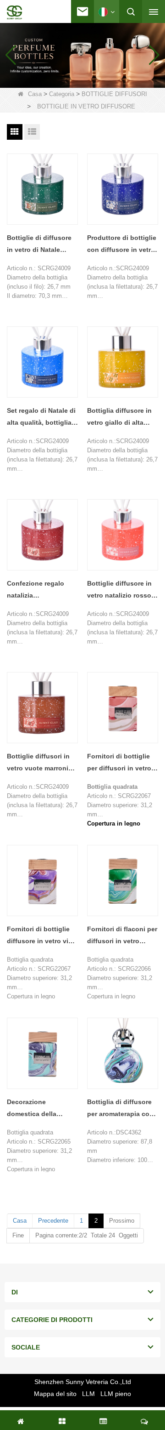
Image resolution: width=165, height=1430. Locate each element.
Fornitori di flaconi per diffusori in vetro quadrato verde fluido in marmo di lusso (122, 936)
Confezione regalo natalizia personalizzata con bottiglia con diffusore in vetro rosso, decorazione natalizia (42, 590)
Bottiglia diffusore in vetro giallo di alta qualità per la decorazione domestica (119, 417)
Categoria (61, 94)
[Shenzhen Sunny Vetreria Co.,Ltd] (14, 12)
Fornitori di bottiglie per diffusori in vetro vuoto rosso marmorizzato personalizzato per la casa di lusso (119, 763)
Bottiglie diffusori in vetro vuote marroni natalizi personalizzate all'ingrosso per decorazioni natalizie (42, 763)
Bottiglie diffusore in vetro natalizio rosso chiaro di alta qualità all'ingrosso (119, 590)
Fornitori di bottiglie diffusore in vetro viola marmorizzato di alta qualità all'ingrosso (42, 936)
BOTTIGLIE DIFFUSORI (114, 94)
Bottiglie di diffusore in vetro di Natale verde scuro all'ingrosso (39, 245)
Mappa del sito (55, 1393)
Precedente (53, 1220)
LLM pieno (115, 1393)
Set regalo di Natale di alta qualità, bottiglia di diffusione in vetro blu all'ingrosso (41, 417)
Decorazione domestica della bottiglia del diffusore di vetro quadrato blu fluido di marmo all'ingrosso (41, 1109)
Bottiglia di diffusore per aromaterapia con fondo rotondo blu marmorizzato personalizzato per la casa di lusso (120, 1109)
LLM (88, 1393)
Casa (35, 94)
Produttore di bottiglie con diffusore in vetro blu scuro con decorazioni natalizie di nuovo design (121, 245)
